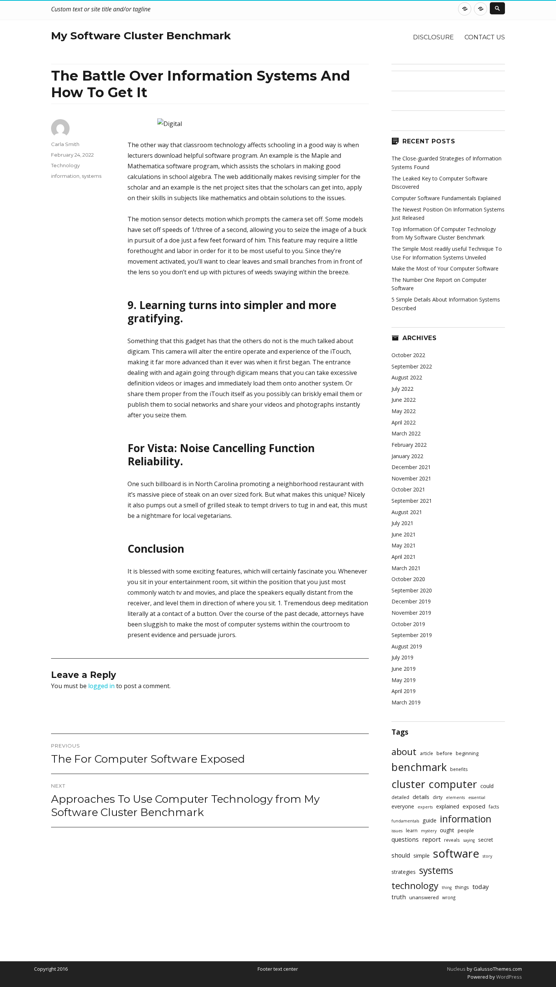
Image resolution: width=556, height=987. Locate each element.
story (487, 856)
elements (455, 797)
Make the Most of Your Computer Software (445, 268)
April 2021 (403, 556)
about (403, 751)
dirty (438, 797)
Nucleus (456, 968)
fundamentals (405, 821)
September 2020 (411, 590)
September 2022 (411, 366)
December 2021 (411, 467)
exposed (474, 806)
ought (447, 830)
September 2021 (411, 500)
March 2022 (406, 433)
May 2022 (403, 411)
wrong (448, 897)
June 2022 (403, 399)
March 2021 (406, 568)
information (65, 176)
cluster (408, 784)
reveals (452, 840)
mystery (428, 830)
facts (494, 807)
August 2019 (406, 646)
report (431, 839)
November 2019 (411, 612)
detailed (400, 797)
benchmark (419, 767)
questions (405, 840)
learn (412, 830)
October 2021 (408, 489)
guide (429, 820)
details (421, 796)
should (400, 856)
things (462, 887)
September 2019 (411, 635)
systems (91, 176)
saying (469, 840)
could (487, 786)
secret (485, 839)
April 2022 (403, 422)
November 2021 (411, 478)
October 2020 (408, 579)
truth (398, 897)
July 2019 (402, 657)
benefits (459, 769)
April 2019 (403, 691)
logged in (101, 686)
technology (414, 885)
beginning (467, 753)
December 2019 (411, 601)
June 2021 (403, 534)
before (444, 753)
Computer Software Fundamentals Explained (446, 198)
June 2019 (403, 668)
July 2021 (402, 523)
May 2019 (403, 680)
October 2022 (408, 355)
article (426, 753)
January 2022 (407, 456)
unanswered (424, 897)
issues (396, 830)
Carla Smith (65, 144)
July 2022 (402, 388)
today (480, 886)
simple (421, 855)
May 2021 (403, 545)
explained (447, 806)
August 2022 (406, 377)
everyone (402, 806)
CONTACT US (484, 37)
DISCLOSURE (433, 37)
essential (476, 797)
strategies (403, 871)
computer (453, 784)
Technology (65, 165)
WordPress (508, 976)
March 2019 (406, 702)
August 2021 (406, 512)
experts (425, 807)
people (466, 830)
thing (447, 887)
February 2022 (409, 444)
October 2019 (408, 624)
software (456, 853)
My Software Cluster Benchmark (141, 35)
